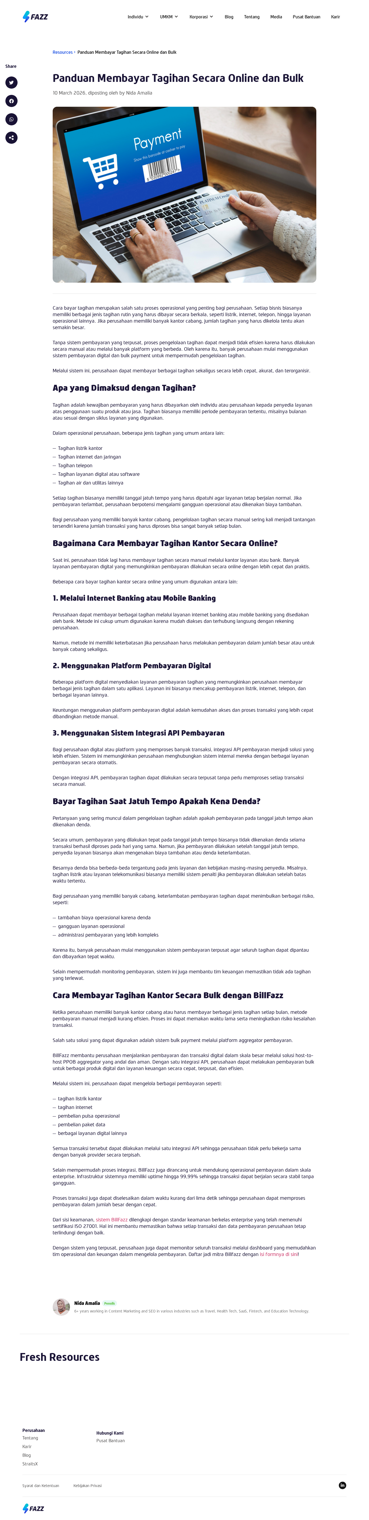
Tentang (30, 1438)
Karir (27, 1446)
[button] (138, 17)
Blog (26, 1455)
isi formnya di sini (279, 1254)
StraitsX (30, 1463)
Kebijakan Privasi (87, 1485)
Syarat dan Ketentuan (40, 1485)
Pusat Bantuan (110, 1440)
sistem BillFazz (112, 1219)
